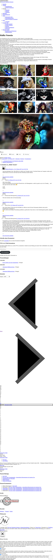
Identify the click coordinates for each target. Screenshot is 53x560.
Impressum (7, 28)
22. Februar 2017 (11, 158)
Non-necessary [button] (3, 553)
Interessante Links (9, 17)
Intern (4, 20)
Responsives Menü (4, 0)
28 (0, 403)
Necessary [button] (2, 547)
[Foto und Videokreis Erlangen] (6, 1)
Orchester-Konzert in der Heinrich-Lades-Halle (13, 161)
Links (4, 15)
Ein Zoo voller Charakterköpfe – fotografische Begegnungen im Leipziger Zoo (19, 477)
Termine (4, 5)
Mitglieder (5, 13)
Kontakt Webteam (9, 25)
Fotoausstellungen (6, 14)
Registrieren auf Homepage (10, 31)
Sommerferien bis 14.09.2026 (9, 478)
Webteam (2, 511)
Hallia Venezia (8, 157)
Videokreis (7, 12)
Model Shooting (6, 479)
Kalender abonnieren (9, 7)
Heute (1, 331)
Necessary (4, 548)
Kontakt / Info (5, 22)
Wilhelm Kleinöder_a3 (10, 169)
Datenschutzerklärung (9, 27)
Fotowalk (4, 459)
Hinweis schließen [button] (3, 531)
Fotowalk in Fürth (8, 404)
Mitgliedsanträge (8, 32)
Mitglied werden (6, 29)
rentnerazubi (4, 158)
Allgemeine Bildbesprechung (8, 267)
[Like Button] (3, 190)
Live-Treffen (5, 460)
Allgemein (7, 10)
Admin (11, 511)
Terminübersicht (8, 6)
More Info (2, 465)
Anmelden (7, 21)
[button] (8, 70)
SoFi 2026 (5, 476)
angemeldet (6, 240)
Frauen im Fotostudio (7, 480)
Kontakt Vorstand (8, 24)
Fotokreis (7, 11)
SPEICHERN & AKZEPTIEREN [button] (7, 559)
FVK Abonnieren (5, 252)
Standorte (7, 26)
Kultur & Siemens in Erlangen (11, 19)
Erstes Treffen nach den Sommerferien (10, 262)
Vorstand (7, 511)
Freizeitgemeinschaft (9, 18)
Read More (2, 529)
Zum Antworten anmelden (8, 176)
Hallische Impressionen (8, 162)
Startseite (4, 4)
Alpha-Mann (5, 488)
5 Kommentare (28, 158)
